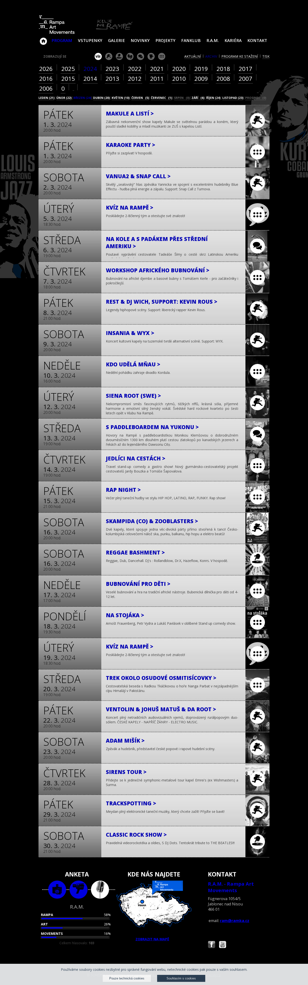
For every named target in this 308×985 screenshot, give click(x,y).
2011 (157, 78)
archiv (211, 56)
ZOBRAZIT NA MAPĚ (152, 939)
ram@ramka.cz (234, 920)
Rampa (47, 914)
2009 (201, 78)
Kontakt (257, 40)
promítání (151, 56)
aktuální (192, 56)
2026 (46, 69)
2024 (90, 69)
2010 (179, 78)
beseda (140, 56)
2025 (68, 69)
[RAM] (85, 33)
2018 (223, 69)
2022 (134, 69)
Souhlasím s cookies (181, 978)
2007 (245, 78)
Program (61, 40)
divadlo (130, 56)
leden (46, 98)
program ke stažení (239, 56)
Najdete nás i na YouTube (222, 945)
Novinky (140, 40)
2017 (245, 69)
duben (101, 98)
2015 (68, 78)
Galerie (116, 40)
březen (82, 98)
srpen (182, 98)
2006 (46, 88)
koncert (109, 56)
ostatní (162, 56)
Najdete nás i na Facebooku (211, 945)
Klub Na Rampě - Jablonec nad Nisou (43, 39)
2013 (112, 78)
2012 (134, 78)
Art (44, 924)
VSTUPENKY (90, 40)
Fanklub (191, 40)
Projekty (165, 40)
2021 (157, 69)
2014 (90, 78)
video (79, 890)
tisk (266, 56)
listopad (232, 98)
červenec (161, 98)
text (100, 890)
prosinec (255, 98)
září (198, 98)
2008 (223, 78)
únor (63, 98)
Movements (52, 933)
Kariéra (233, 40)
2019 (201, 69)
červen (140, 98)
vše (98, 56)
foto (57, 890)
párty (119, 56)
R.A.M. (212, 40)
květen (120, 98)
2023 (112, 69)
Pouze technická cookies (126, 978)
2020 (179, 69)
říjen (213, 98)
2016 (46, 78)
